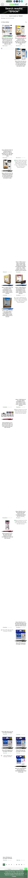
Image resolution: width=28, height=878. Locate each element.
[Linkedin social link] (19, 1)
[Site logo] (14, 4)
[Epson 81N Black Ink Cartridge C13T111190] (7, 805)
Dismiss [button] (26, 874)
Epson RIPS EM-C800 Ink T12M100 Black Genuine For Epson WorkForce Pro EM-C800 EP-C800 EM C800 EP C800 (7, 176)
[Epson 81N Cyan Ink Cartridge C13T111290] (20, 742)
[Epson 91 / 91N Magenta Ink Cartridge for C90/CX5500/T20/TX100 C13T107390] (20, 761)
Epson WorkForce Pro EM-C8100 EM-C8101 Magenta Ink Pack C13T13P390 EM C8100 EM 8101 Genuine (7, 536)
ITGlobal (9, 869)
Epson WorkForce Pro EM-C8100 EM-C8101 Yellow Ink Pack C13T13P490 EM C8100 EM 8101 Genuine (21, 514)
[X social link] (17, 1)
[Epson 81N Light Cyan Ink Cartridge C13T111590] (7, 680)
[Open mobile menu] (2, 4)
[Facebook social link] (14, 1)
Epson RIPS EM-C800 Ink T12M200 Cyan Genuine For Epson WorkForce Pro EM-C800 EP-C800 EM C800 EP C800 (20, 64)
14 (21, 864)
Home (2, 16)
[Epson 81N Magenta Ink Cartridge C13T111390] (7, 742)
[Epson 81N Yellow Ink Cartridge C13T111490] (20, 635)
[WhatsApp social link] (22, 1)
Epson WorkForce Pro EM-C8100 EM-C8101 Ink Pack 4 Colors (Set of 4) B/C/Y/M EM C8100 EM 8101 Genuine (7, 425)
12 (16, 864)
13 (19, 864)
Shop (6, 16)
